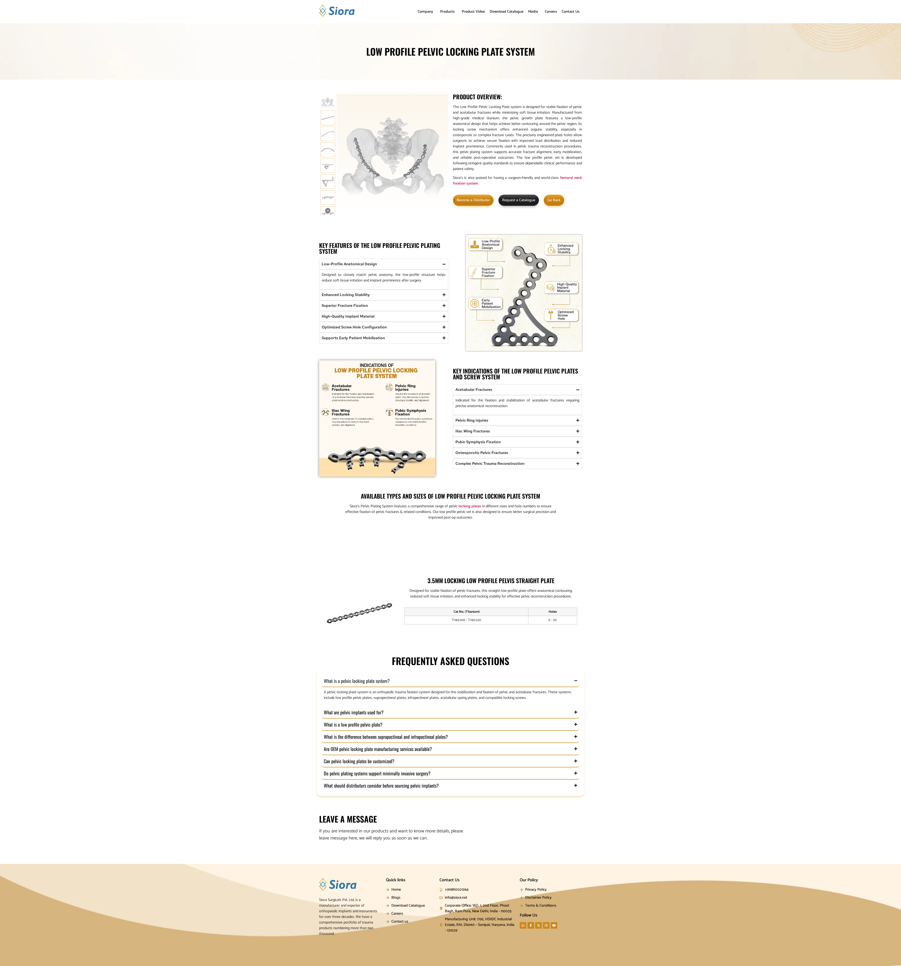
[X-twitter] (538, 925)
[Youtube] (554, 925)
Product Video (473, 11)
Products (447, 11)
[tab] (363, 533)
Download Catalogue (506, 11)
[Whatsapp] (523, 925)
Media (533, 11)
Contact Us (571, 11)
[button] (426, 12)
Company (425, 11)
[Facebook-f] (530, 925)
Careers (551, 11)
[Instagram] (546, 925)
